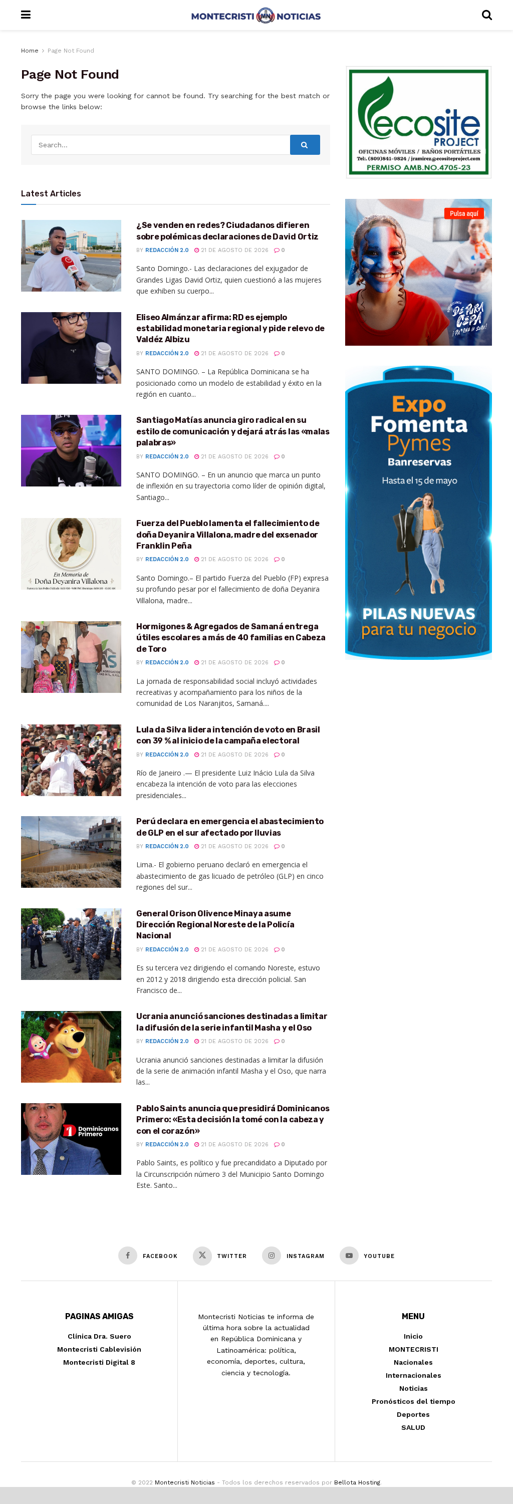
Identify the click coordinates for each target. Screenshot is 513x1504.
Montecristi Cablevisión (99, 1349)
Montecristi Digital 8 (99, 1362)
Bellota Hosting (357, 1482)
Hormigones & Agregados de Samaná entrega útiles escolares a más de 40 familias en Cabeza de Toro (231, 638)
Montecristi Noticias (185, 1482)
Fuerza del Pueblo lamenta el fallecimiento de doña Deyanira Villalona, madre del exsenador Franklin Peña (228, 535)
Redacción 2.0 (167, 250)
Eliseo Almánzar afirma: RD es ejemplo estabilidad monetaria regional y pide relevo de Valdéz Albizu (230, 329)
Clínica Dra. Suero (99, 1336)
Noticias (413, 1388)
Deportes (413, 1414)
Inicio (413, 1336)
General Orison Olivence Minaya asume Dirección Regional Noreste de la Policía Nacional (215, 925)
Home (30, 50)
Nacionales (413, 1362)
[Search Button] (305, 145)
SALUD (413, 1427)
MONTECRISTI (413, 1349)
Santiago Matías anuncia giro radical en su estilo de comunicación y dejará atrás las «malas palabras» (233, 431)
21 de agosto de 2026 (234, 250)
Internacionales (413, 1375)
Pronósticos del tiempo (413, 1401)
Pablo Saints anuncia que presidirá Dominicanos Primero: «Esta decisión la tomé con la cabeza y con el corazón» (232, 1120)
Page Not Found (71, 50)
